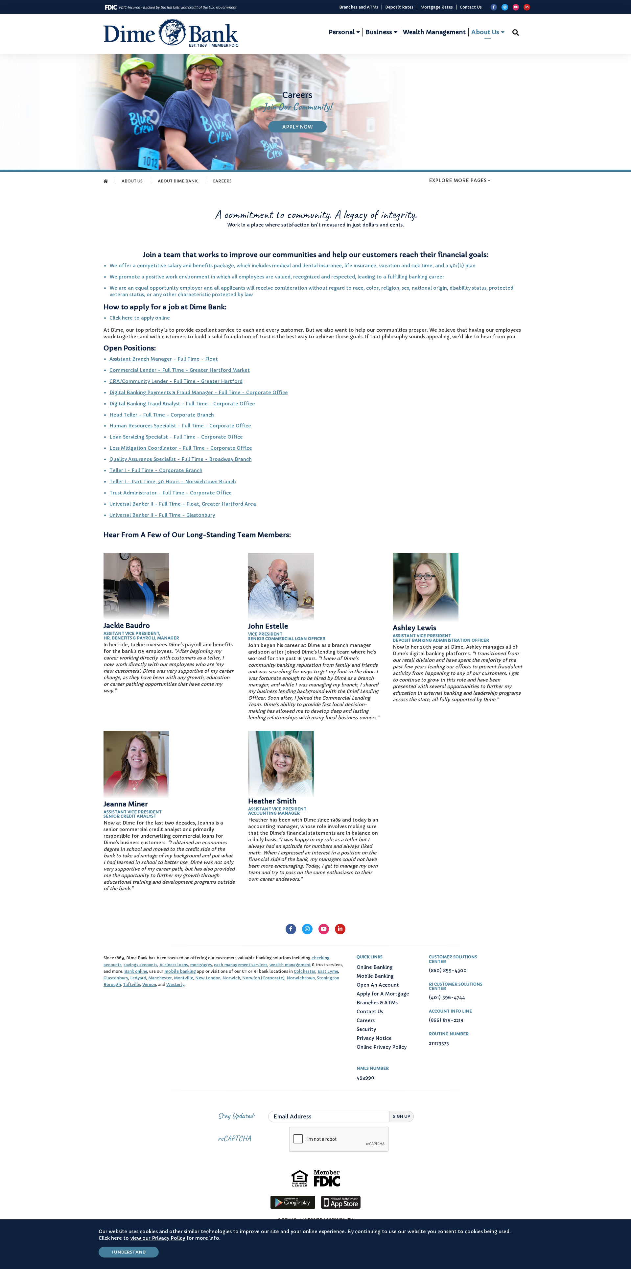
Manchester (160, 977)
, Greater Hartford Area (227, 504)
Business (379, 32)
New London (208, 977)
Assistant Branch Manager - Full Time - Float (163, 359)
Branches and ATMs (358, 7)
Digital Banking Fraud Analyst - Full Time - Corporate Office (182, 404)
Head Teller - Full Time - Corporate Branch (161, 415)
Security (366, 1029)
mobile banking (180, 971)
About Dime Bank (178, 181)
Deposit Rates (399, 7)
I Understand (129, 1252)
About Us (486, 32)
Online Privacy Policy (382, 1047)
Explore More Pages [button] (457, 180)
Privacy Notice (374, 1038)
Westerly (175, 984)
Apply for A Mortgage (383, 994)
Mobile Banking (375, 976)
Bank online (135, 971)
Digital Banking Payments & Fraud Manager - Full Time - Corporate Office (198, 392)
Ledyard (138, 977)
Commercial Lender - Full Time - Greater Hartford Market (179, 370)
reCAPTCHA (234, 1138)
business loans (173, 964)
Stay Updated (235, 1115)
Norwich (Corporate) (263, 977)
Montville (183, 977)
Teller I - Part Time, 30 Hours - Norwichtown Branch (172, 482)
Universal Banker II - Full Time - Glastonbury (162, 515)
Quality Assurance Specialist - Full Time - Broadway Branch (180, 459)
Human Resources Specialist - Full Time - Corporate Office (180, 426)
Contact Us (471, 7)
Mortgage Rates (436, 7)
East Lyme (327, 971)
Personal (342, 32)
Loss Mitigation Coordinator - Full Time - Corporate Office (180, 448)
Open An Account (378, 985)
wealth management (290, 964)
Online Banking (375, 967)
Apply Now (304, 127)
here (127, 318)
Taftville (131, 984)
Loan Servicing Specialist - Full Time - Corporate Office (176, 437)
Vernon (149, 984)
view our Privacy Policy (157, 1238)
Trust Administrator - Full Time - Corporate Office (170, 493)
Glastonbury (116, 977)
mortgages (201, 964)
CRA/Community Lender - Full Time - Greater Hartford (176, 381)
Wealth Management (434, 32)
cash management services (241, 964)
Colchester (305, 971)
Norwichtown (301, 977)
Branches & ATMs (377, 1003)
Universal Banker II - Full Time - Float (154, 504)
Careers (366, 1020)
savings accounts (140, 964)
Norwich (231, 977)
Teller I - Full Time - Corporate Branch (155, 470)
